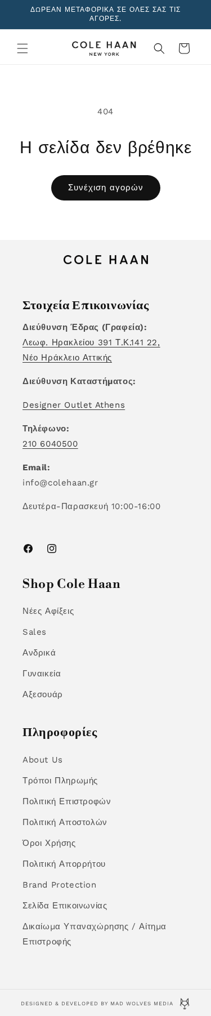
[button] (22, 48)
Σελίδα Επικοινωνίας (65, 906)
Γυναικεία (42, 674)
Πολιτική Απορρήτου (64, 864)
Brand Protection (60, 885)
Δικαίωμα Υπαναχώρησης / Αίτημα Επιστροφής (95, 934)
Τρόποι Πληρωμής (60, 781)
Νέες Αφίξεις (48, 611)
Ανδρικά (39, 653)
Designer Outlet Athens (74, 405)
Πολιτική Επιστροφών (67, 801)
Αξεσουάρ (43, 694)
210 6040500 (50, 444)
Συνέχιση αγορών (105, 187)
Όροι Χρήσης (49, 843)
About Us (43, 760)
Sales (35, 632)
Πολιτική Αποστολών (65, 822)
